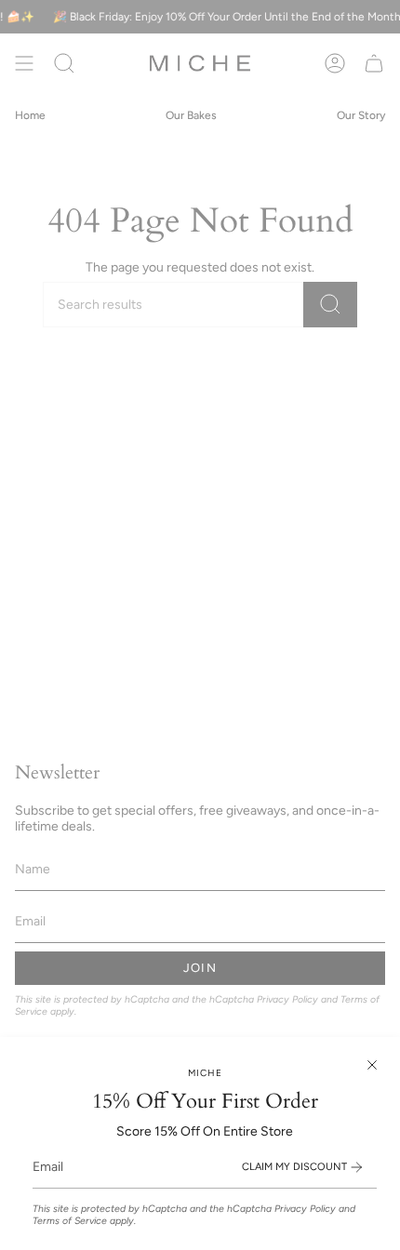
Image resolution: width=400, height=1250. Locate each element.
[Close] (372, 1065)
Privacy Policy (305, 1209)
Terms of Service (70, 1221)
